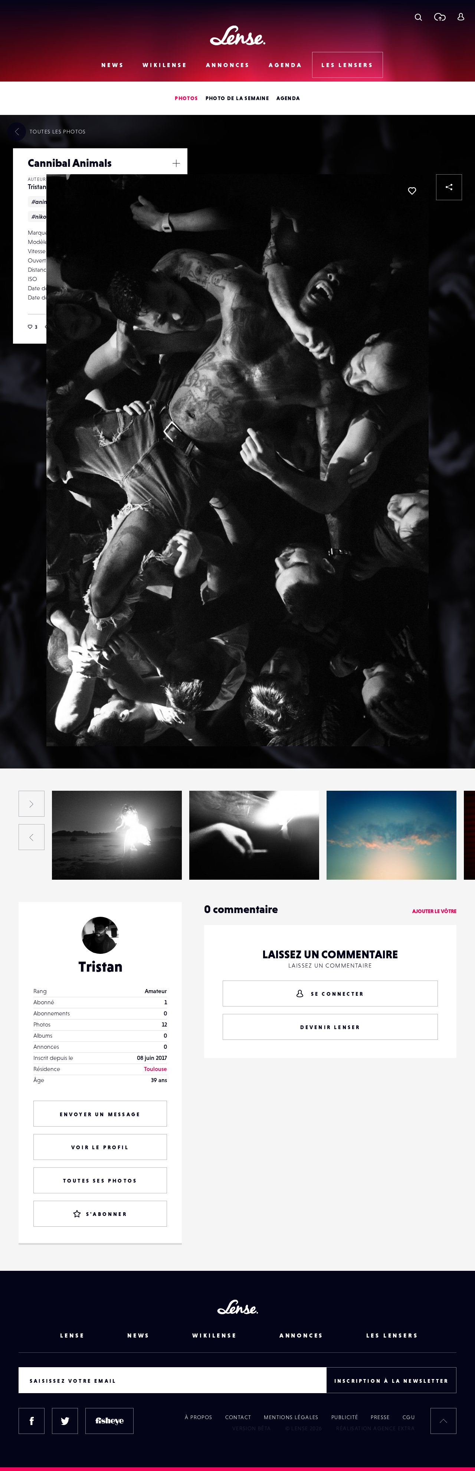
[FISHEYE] (109, 1421)
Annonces (228, 65)
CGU (409, 1417)
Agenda (286, 65)
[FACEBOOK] (32, 1421)
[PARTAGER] (449, 187)
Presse (380, 1417)
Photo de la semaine (237, 98)
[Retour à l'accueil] (237, 35)
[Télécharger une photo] (439, 17)
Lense (72, 1335)
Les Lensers (347, 65)
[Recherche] (418, 17)
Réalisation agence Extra (375, 1428)
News (112, 65)
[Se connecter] (460, 17)
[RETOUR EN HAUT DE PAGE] (443, 1421)
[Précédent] (32, 837)
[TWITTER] (65, 1421)
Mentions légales (291, 1417)
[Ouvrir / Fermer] (176, 163)
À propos (198, 1417)
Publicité (344, 1417)
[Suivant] (32, 804)
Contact (238, 1417)
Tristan (37, 187)
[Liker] (412, 191)
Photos (186, 98)
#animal (43, 201)
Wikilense (164, 65)
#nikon (41, 216)
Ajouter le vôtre (434, 911)
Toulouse (155, 1068)
